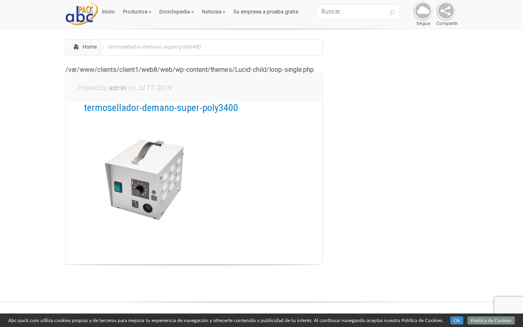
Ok (457, 320)
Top (503, 307)
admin (117, 88)
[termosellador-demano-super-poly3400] (145, 241)
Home (90, 47)
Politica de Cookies (491, 320)
